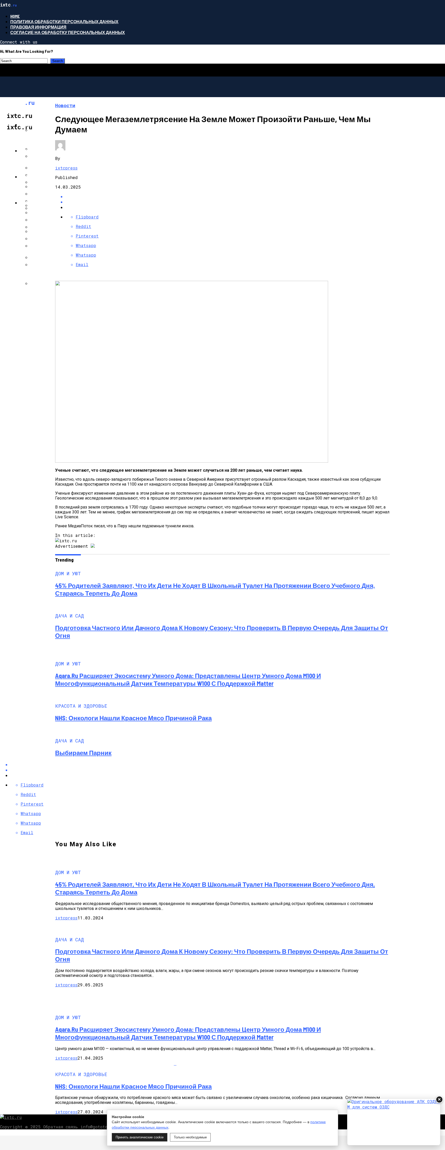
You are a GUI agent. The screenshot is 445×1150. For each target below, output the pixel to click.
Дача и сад (32, 150)
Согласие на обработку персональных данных (67, 32)
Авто (25, 176)
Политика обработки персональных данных (64, 21)
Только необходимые (190, 1137)
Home (15, 16)
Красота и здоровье (44, 202)
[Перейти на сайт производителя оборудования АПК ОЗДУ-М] (393, 1122)
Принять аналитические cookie (140, 1137)
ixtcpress (66, 168)
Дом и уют (31, 124)
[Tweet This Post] (227, 202)
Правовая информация (38, 26)
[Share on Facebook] (227, 196)
